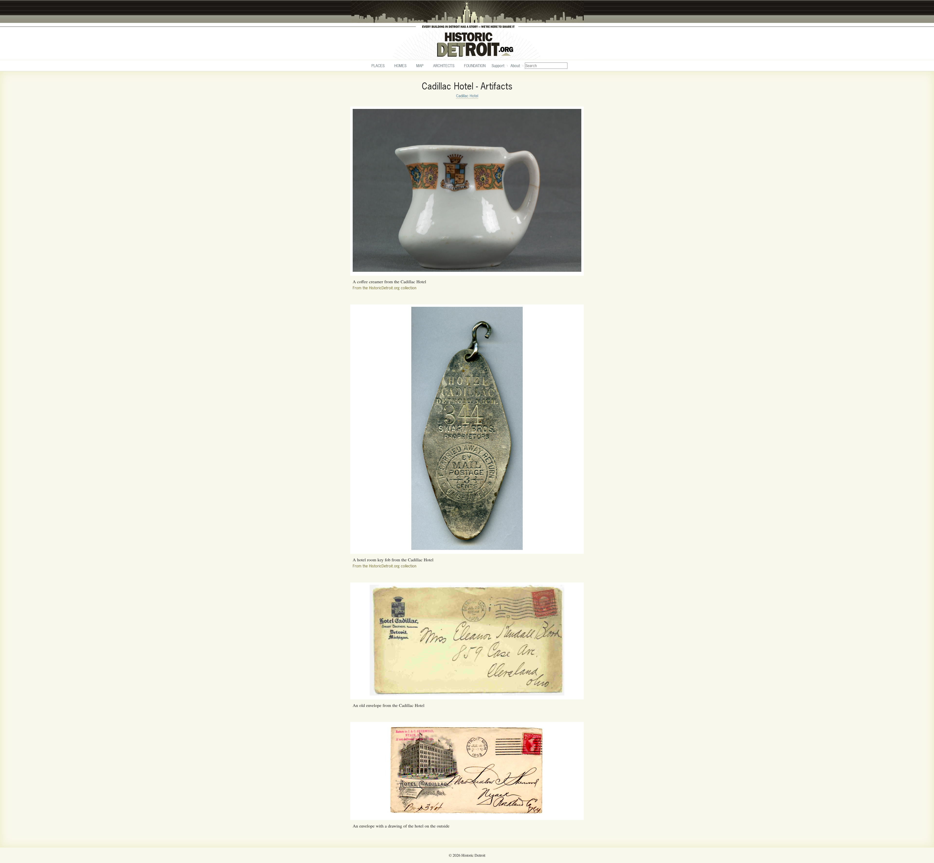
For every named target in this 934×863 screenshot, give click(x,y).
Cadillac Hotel (467, 95)
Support (498, 65)
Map (419, 65)
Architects (443, 65)
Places (378, 65)
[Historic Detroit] (467, 30)
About (515, 65)
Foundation (474, 65)
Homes (400, 65)
